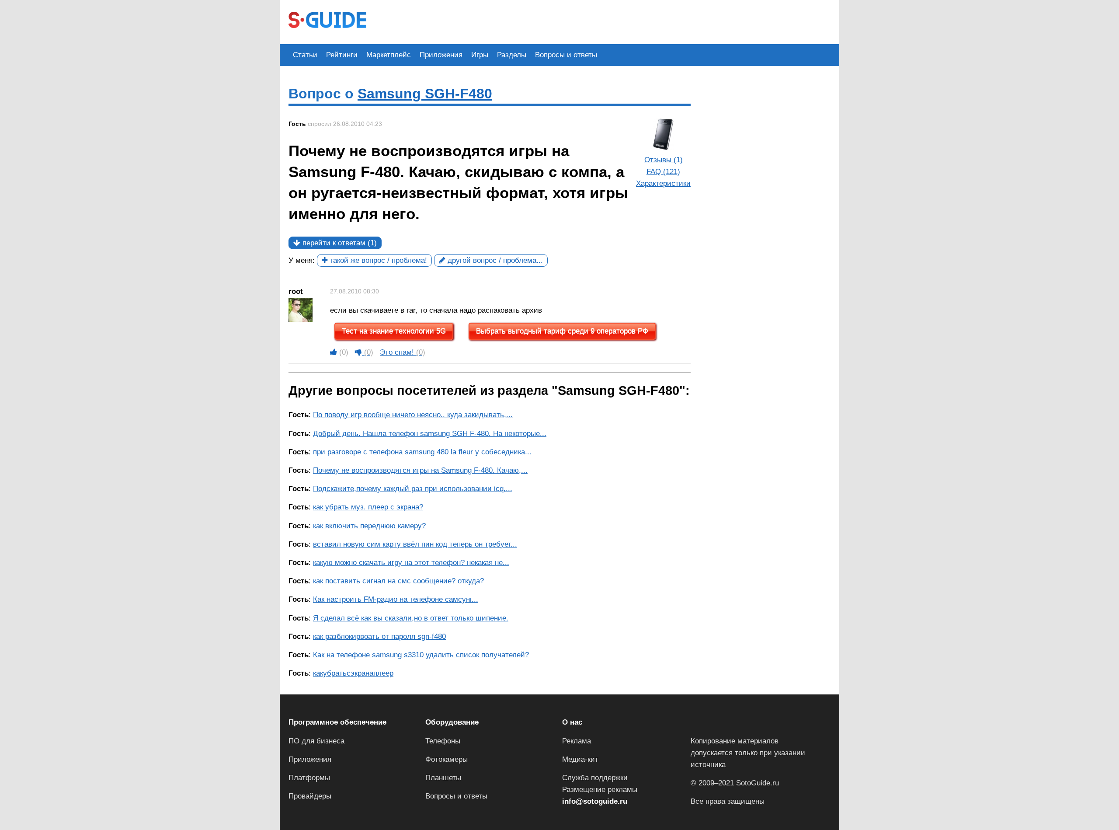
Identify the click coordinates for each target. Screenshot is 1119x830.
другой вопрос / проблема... (494, 260)
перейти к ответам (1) (338, 243)
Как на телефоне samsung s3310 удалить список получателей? (421, 655)
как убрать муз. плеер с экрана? (368, 507)
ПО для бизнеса (316, 741)
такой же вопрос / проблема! (377, 260)
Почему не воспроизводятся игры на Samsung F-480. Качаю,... (420, 470)
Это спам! (402, 352)
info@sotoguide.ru (594, 801)
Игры (479, 55)
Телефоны (442, 741)
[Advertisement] (534, 21)
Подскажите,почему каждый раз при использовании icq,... (412, 489)
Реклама (576, 741)
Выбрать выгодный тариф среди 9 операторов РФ (562, 331)
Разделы (511, 55)
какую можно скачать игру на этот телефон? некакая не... (411, 562)
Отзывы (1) (663, 160)
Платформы (309, 778)
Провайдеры (309, 796)
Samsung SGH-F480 (425, 93)
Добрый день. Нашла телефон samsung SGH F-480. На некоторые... (429, 433)
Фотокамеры (446, 759)
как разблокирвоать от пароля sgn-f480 (379, 636)
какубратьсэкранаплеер (353, 673)
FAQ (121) (663, 171)
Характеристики (663, 183)
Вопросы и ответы (566, 55)
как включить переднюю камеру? (369, 526)
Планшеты (443, 778)
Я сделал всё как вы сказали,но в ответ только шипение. (410, 618)
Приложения (441, 55)
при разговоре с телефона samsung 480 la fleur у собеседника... (422, 452)
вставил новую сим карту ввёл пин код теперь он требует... (415, 544)
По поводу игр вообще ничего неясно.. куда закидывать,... (413, 415)
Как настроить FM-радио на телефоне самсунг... (395, 599)
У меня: (301, 260)
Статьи (305, 55)
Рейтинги (342, 55)
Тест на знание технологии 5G (394, 331)
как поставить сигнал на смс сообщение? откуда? (398, 581)
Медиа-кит (580, 759)
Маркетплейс (388, 55)
